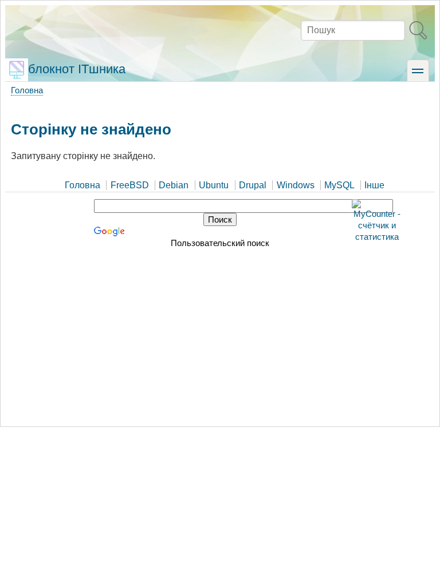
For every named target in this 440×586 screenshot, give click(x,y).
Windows (296, 185)
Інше (374, 185)
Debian (173, 185)
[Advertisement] (220, 335)
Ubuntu (214, 185)
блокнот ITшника (76, 69)
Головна (27, 90)
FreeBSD (130, 185)
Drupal (252, 185)
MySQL (339, 185)
